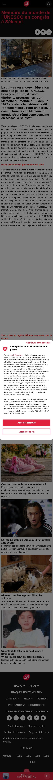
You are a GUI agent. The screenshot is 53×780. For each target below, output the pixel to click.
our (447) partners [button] (16, 355)
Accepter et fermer (26, 422)
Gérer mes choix (26, 431)
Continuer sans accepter (38, 342)
